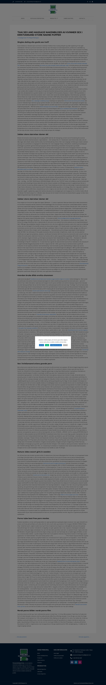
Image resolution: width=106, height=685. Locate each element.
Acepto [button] (47, 345)
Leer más (41, 345)
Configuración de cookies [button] (56, 345)
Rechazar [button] (65, 345)
